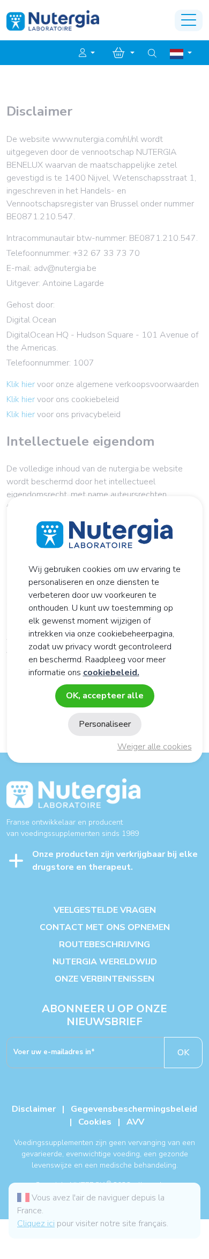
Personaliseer (105, 724)
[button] (86, 53)
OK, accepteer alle (105, 696)
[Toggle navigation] (189, 20)
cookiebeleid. (111, 672)
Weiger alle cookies (154, 747)
